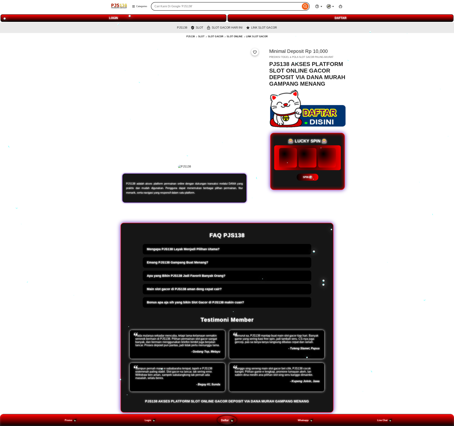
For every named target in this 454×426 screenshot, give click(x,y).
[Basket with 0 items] (340, 6)
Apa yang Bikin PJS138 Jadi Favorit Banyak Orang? (186, 275)
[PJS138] (118, 8)
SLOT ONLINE (234, 36)
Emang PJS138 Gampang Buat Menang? (177, 262)
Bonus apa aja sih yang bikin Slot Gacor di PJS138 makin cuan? (195, 302)
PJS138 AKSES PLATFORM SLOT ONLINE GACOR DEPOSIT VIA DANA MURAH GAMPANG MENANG (227, 401)
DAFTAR (341, 18)
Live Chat (382, 420)
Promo (68, 420)
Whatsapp (303, 420)
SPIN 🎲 (307, 177)
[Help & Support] (319, 6)
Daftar (225, 420)
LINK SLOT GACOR (257, 36)
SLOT (201, 36)
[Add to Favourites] (255, 52)
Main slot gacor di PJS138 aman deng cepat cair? (184, 289)
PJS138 (190, 36)
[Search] (305, 6)
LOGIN (113, 18)
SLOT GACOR (215, 36)
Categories (141, 6)
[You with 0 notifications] (330, 6)
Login (148, 420)
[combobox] (226, 6)
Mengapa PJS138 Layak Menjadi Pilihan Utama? (183, 249)
